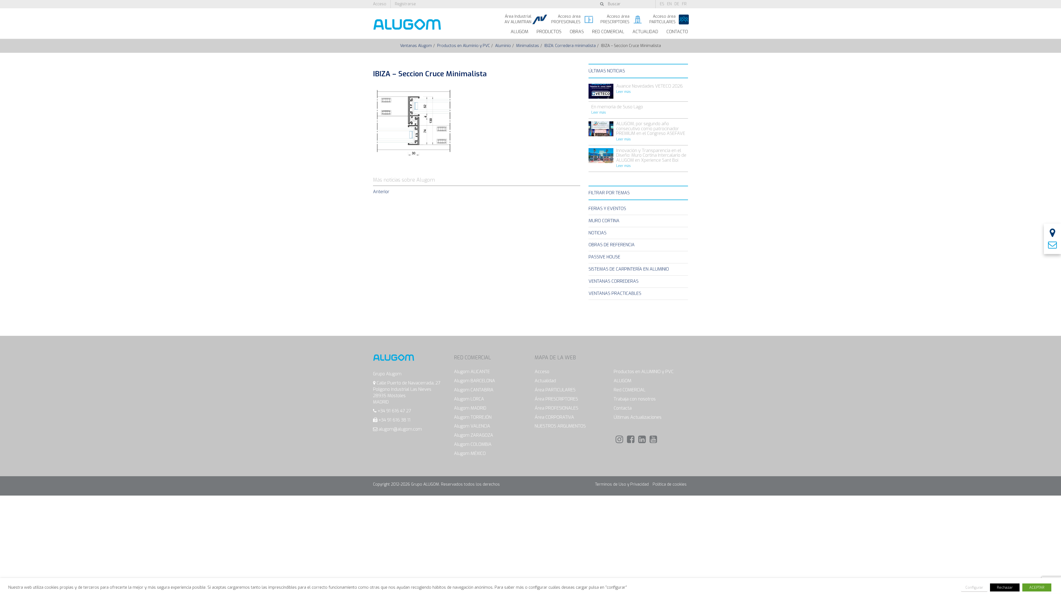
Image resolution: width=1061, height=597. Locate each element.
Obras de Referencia (612, 245)
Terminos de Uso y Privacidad (622, 484)
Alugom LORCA (469, 399)
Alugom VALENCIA (472, 426)
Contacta (623, 408)
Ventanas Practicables (615, 293)
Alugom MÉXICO (470, 453)
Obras (577, 32)
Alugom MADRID (470, 408)
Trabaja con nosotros (635, 399)
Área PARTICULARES (555, 390)
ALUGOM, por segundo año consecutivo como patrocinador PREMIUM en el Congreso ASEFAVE (650, 128)
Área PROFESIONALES (556, 408)
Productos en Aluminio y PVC (463, 45)
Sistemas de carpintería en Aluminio (629, 269)
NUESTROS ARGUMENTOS (560, 426)
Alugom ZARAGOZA (473, 435)
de (676, 4)
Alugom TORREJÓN (473, 417)
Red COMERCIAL (629, 390)
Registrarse (405, 4)
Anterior (381, 192)
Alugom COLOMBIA (473, 444)
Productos (549, 32)
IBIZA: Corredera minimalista (570, 45)
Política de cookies (670, 484)
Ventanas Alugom (416, 45)
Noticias (597, 233)
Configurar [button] (974, 587)
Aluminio (503, 45)
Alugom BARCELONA (474, 381)
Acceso (379, 4)
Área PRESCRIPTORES (556, 399)
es (662, 4)
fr (684, 4)
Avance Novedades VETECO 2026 (649, 86)
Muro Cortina (604, 221)
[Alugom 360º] (1052, 233)
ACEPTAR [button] (1036, 587)
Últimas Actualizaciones (637, 417)
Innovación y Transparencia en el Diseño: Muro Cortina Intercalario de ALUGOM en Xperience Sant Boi (651, 155)
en (669, 4)
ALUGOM (519, 32)
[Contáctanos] (1052, 245)
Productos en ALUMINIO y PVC (644, 372)
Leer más (623, 92)
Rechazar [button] (1005, 587)
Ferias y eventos (607, 208)
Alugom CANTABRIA (473, 390)
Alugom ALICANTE (472, 372)
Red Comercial (608, 32)
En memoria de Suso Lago (617, 107)
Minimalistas (527, 45)
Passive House (604, 257)
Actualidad (645, 32)
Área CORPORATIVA (554, 417)
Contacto (677, 32)
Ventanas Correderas (614, 281)
